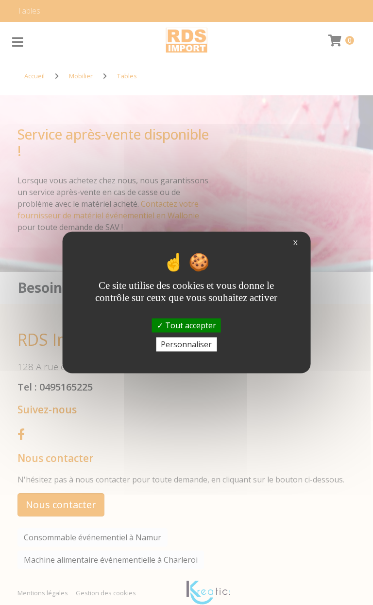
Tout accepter (189, 325)
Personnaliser (186, 343)
